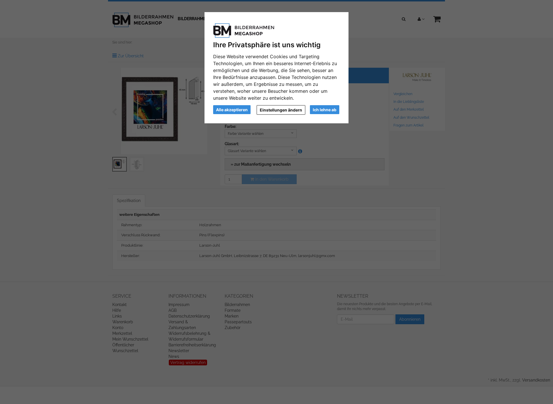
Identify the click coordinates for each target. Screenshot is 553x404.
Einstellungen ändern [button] (281, 109)
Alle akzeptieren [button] (232, 109)
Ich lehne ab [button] (324, 109)
